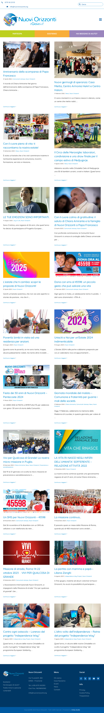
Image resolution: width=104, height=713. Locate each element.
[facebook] (81, 678)
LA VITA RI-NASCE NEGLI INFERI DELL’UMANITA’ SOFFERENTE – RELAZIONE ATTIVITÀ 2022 (73, 461)
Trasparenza (84, 696)
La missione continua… (67, 517)
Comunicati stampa (19, 79)
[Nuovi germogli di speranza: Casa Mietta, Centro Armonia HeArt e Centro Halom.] (77, 60)
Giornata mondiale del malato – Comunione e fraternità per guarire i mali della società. (76, 397)
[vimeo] (98, 678)
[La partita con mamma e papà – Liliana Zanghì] (77, 553)
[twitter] (85, 678)
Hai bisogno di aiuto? (11, 685)
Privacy (82, 690)
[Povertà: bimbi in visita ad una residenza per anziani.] (26, 321)
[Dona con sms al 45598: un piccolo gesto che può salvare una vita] (77, 265)
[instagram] (89, 678)
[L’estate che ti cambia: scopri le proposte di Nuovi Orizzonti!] (26, 265)
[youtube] (93, 678)
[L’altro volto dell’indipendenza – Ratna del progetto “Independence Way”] (77, 616)
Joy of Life (17, 220)
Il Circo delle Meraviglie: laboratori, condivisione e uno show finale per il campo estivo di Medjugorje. (75, 156)
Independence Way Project (73, 576)
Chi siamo (57, 678)
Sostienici (6, 682)
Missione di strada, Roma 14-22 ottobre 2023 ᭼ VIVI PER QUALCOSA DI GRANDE (26, 572)
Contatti (57, 690)
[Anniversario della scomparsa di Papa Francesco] (26, 55)
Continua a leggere (9, 106)
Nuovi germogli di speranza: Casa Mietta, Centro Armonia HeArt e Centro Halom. (77, 86)
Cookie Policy (84, 693)
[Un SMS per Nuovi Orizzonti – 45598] (26, 501)
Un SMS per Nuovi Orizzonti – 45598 (24, 517)
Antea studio (76, 710)
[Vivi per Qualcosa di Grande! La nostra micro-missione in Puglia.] (26, 442)
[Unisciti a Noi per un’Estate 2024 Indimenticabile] (77, 321)
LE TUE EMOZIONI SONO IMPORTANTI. (26, 217)
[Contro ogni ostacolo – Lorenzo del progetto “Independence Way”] (26, 616)
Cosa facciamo (59, 681)
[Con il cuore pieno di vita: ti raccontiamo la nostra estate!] (26, 127)
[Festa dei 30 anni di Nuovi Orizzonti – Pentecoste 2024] (26, 377)
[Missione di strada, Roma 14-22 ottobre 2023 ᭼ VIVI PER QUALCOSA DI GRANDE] (26, 553)
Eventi (56, 684)
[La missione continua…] (77, 501)
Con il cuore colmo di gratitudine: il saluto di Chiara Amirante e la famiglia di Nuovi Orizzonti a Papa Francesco (77, 221)
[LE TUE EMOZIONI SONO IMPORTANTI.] (26, 200)
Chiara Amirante (71, 404)
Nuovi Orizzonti (30, 79)
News (67, 93)
